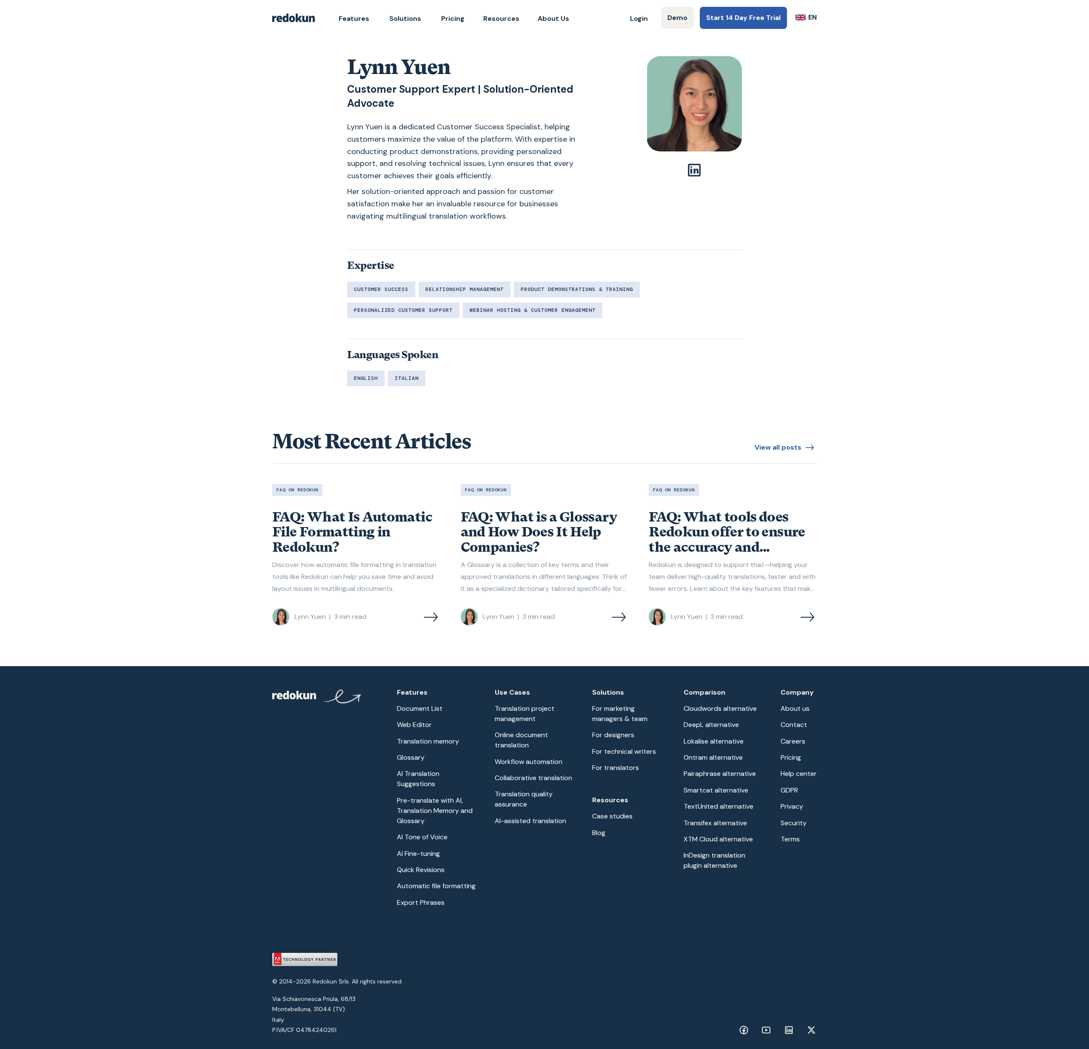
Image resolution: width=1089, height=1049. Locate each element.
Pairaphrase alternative (720, 773)
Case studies (612, 816)
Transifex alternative (715, 822)
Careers (793, 741)
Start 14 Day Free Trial (743, 17)
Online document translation (521, 740)
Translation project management (524, 713)
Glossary (411, 757)
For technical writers (624, 751)
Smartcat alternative (716, 790)
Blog (598, 832)
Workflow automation (528, 761)
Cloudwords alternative (720, 708)
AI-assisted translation (530, 820)
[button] (354, 19)
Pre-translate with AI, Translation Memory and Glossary (435, 810)
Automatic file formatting (436, 885)
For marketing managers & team (619, 713)
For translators (615, 767)
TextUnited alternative (718, 806)
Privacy (792, 806)
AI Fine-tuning (418, 853)
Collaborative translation (533, 777)
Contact (794, 724)
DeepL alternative (711, 724)
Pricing (453, 18)
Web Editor (414, 724)
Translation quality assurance (524, 799)
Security (794, 822)
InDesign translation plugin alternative (714, 860)
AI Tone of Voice (422, 836)
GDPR (789, 790)
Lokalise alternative (714, 741)
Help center (799, 773)
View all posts (778, 447)
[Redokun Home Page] (293, 18)
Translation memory (428, 741)
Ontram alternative (713, 757)
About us (795, 708)
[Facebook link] (743, 1030)
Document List (419, 708)
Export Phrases (421, 902)
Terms (790, 839)
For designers (613, 734)
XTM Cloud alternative (718, 839)
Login (639, 18)
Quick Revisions (421, 869)
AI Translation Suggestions (418, 778)
